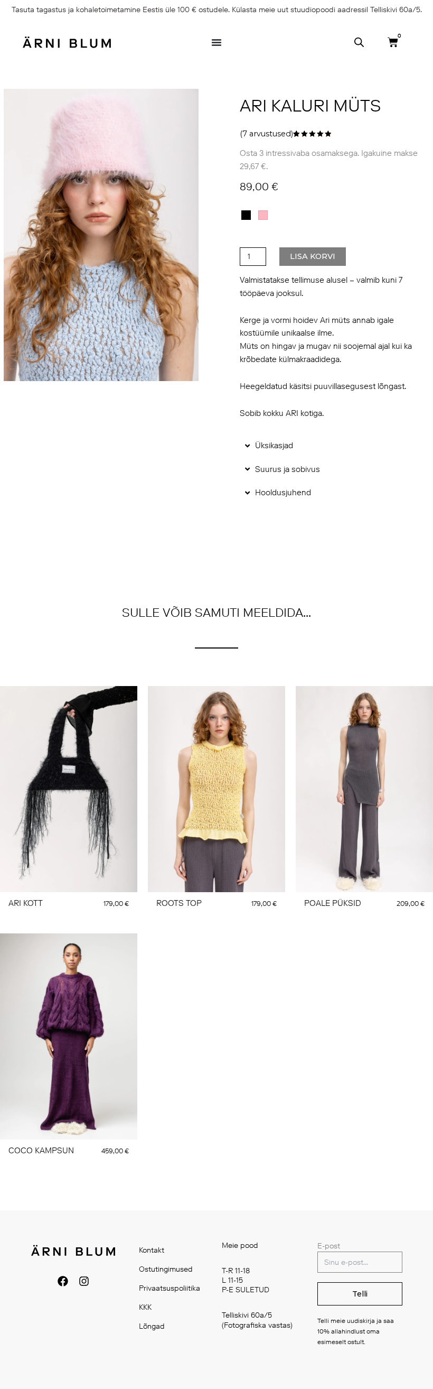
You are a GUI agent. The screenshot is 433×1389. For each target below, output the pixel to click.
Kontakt (151, 1250)
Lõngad (152, 1326)
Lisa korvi (312, 256)
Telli (360, 1294)
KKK (145, 1307)
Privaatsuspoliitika (169, 1288)
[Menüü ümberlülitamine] (216, 42)
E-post (328, 1246)
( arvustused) (266, 133)
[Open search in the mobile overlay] (359, 42)
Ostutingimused (166, 1269)
